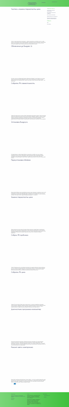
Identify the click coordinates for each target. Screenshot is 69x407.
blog (47, 22)
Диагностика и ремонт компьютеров (51, 10)
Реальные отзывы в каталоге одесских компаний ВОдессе (51, 18)
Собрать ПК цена (18, 272)
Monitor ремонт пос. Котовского (52, 16)
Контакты (43, 2)
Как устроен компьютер (51, 14)
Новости (12, 399)
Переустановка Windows (21, 160)
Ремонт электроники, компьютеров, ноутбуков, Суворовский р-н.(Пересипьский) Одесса (32, 3)
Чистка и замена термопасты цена (25, 9)
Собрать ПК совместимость (23, 83)
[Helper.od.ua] (17, 3)
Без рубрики (49, 24)
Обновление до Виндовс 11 (21, 46)
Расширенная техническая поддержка (51, 13)
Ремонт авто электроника (22, 347)
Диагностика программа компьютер (26, 309)
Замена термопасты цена (22, 197)
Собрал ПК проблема (19, 235)
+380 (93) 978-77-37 (47, 395)
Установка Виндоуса (19, 122)
